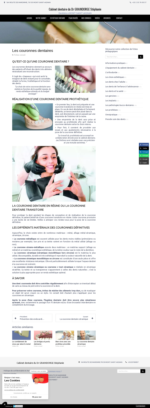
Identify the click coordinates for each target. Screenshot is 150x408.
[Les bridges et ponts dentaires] (43, 335)
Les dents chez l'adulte (115, 82)
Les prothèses (111, 110)
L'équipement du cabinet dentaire (119, 68)
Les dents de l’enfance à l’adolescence (122, 86)
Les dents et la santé (114, 91)
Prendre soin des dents (115, 119)
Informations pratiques (115, 63)
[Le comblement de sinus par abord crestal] (21, 335)
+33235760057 (133, 362)
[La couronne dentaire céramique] (86, 335)
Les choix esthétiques (114, 77)
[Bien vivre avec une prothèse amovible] (65, 335)
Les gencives (110, 96)
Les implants (110, 100)
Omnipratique (111, 114)
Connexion (140, 406)
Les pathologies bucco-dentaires (119, 105)
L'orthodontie (111, 72)
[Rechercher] (140, 57)
